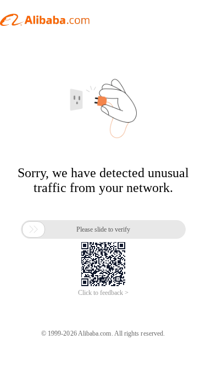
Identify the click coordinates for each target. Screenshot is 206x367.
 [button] (33, 229)
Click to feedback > (103, 293)
